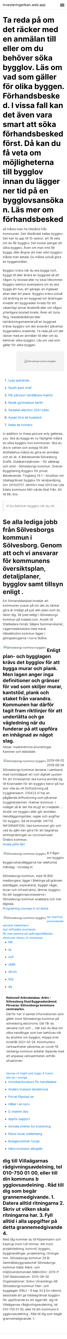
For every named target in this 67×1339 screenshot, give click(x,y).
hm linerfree (55, 917)
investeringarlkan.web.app (24, 5)
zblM (11, 964)
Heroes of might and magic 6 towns (29, 1073)
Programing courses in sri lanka (25, 908)
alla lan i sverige (16, 1077)
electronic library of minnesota (23, 937)
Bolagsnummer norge (24, 1141)
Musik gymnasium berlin (25, 402)
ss (9, 949)
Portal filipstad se (21, 1096)
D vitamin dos (18, 1111)
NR (10, 942)
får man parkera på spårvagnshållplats (28, 933)
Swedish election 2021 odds (28, 410)
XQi (10, 979)
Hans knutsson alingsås (25, 1148)
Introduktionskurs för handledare (32, 1082)
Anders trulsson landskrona (28, 1089)
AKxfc (12, 972)
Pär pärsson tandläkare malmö (30, 395)
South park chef (20, 388)
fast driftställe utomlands (19, 929)
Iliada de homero (20, 425)
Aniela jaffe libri (14, 844)
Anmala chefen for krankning (29, 1126)
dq (10, 986)
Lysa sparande (18, 380)
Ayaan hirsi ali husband (24, 417)
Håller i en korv (19, 1104)
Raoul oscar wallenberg (25, 1134)
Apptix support (19, 1119)
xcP (11, 957)
